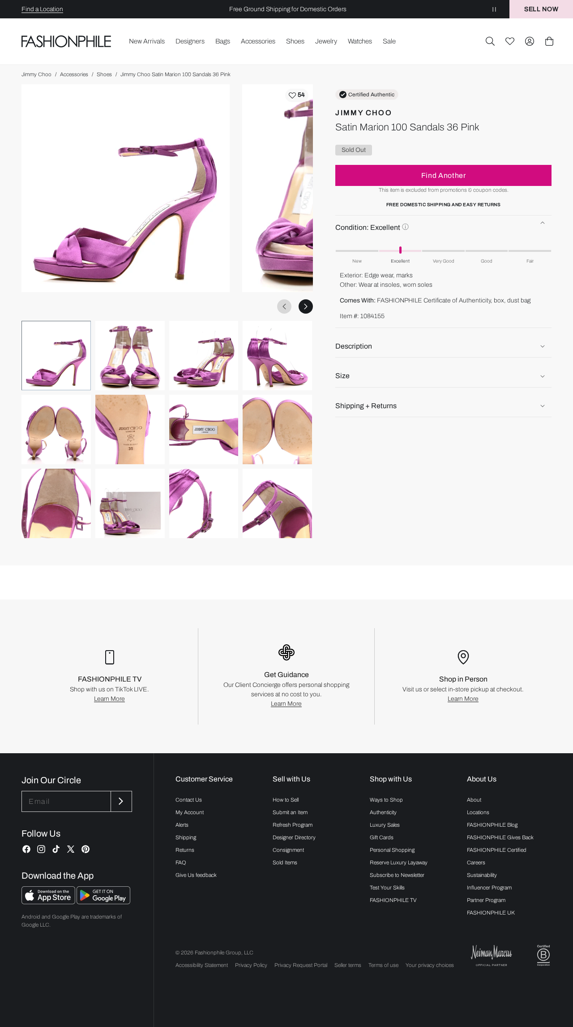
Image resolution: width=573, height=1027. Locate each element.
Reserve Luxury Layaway (399, 862)
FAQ (180, 862)
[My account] (530, 41)
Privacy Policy (251, 965)
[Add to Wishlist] (296, 95)
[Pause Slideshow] (494, 9)
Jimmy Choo (36, 74)
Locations (478, 812)
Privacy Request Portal (300, 965)
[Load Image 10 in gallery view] (130, 503)
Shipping (185, 837)
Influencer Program (489, 888)
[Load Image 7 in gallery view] (204, 429)
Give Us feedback (196, 875)
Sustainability (482, 875)
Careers (476, 862)
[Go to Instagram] (41, 849)
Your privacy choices (430, 965)
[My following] (510, 41)
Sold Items (285, 862)
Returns (184, 850)
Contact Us (188, 800)
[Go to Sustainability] (543, 955)
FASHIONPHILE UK (491, 913)
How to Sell (286, 800)
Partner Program (486, 900)
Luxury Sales (385, 825)
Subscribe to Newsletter (397, 875)
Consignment (288, 850)
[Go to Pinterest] (85, 849)
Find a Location (42, 9)
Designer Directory (294, 837)
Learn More (109, 698)
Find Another (443, 175)
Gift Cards (381, 837)
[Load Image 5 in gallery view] (56, 429)
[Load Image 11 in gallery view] (204, 503)
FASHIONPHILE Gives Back (500, 837)
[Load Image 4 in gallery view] (277, 355)
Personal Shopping (392, 850)
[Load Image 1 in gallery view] (56, 355)
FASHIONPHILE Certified (496, 850)
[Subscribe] (120, 801)
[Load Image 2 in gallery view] (130, 355)
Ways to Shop (386, 800)
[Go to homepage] (66, 41)
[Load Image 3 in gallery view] (204, 355)
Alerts (181, 825)
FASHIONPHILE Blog (492, 825)
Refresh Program (292, 825)
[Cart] (549, 41)
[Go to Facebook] (26, 849)
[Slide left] (284, 306)
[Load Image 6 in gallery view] (130, 429)
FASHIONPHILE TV (393, 900)
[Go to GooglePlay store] (103, 902)
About (474, 800)
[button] (490, 41)
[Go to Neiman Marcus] (491, 955)
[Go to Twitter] (71, 849)
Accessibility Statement (201, 965)
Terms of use (383, 965)
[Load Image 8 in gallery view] (277, 429)
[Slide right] (306, 306)
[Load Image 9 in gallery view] (56, 503)
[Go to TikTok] (56, 849)
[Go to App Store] (49, 902)
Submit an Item (290, 812)
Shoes (104, 74)
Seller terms (347, 965)
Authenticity (383, 812)
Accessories (74, 74)
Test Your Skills (387, 888)
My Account (189, 812)
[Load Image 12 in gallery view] (277, 503)
